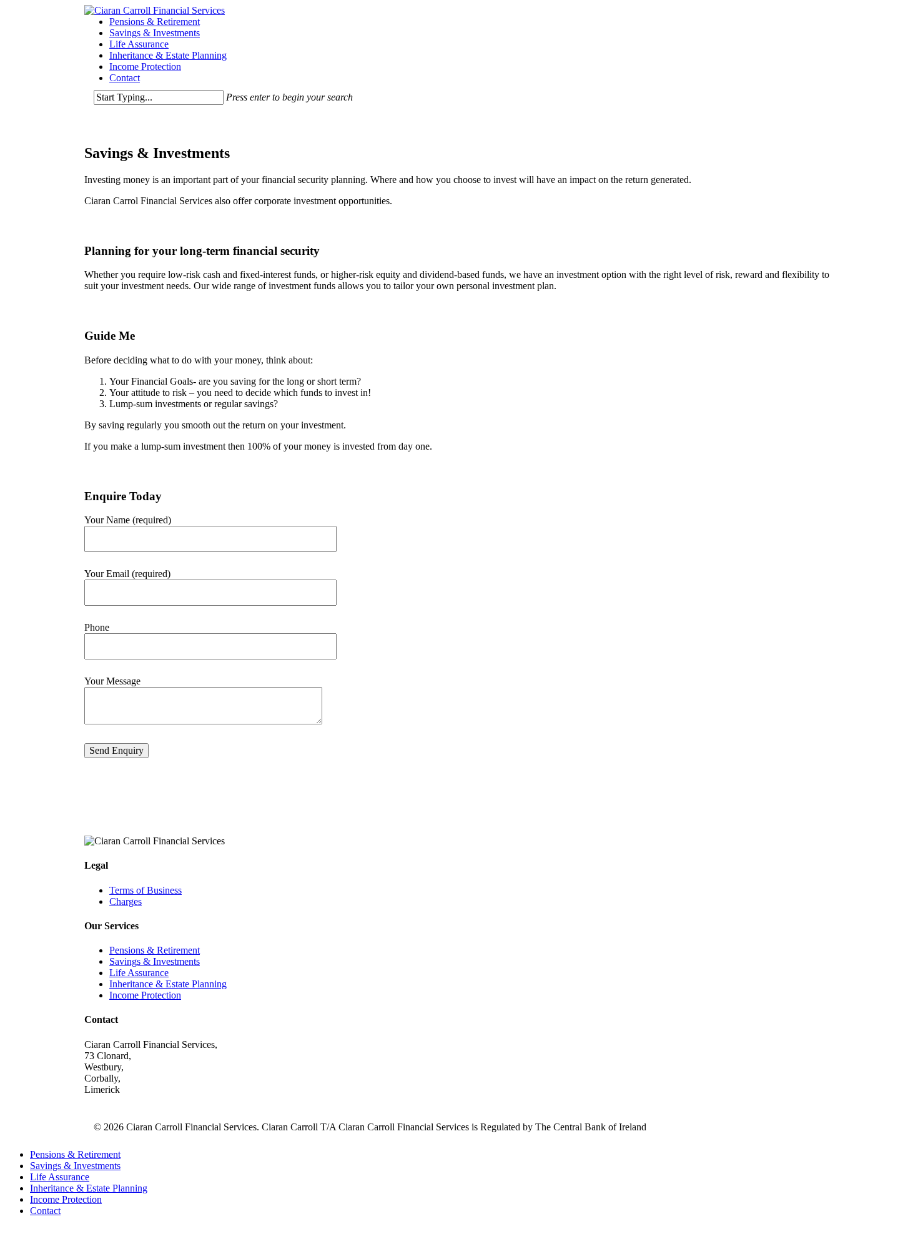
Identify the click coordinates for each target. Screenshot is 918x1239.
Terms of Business (145, 890)
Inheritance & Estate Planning (168, 55)
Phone (96, 627)
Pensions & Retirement (154, 21)
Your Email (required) (127, 573)
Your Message (112, 681)
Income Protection (145, 66)
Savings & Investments (154, 32)
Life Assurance (139, 44)
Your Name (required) (127, 520)
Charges (125, 901)
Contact (124, 77)
